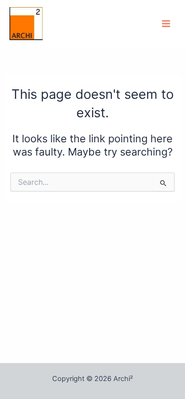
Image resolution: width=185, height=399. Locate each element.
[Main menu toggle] (166, 23)
